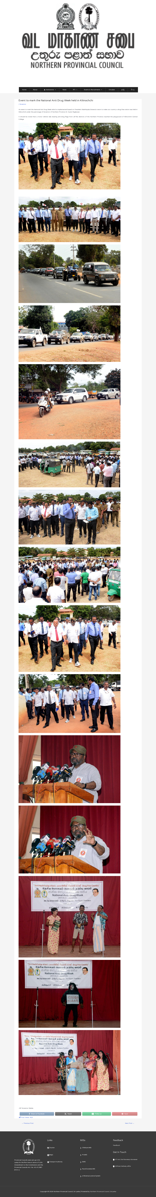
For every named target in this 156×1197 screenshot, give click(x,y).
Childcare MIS (86, 1148)
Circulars (112, 90)
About (35, 90)
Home (24, 90)
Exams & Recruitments (92, 90)
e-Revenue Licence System (91, 1176)
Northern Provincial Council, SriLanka (103, 1191)
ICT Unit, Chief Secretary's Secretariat (126, 1159)
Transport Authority (55, 1162)
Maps (51, 1155)
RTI (74, 90)
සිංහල (133, 90)
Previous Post (28, 1123)
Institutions (50, 90)
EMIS (84, 1162)
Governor (23, 104)
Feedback (116, 1145)
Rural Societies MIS (88, 1169)
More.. (17, 1170)
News (64, 90)
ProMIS (84, 1155)
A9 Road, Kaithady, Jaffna (123, 1166)
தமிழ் (122, 90)
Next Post (129, 1123)
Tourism (52, 1148)
